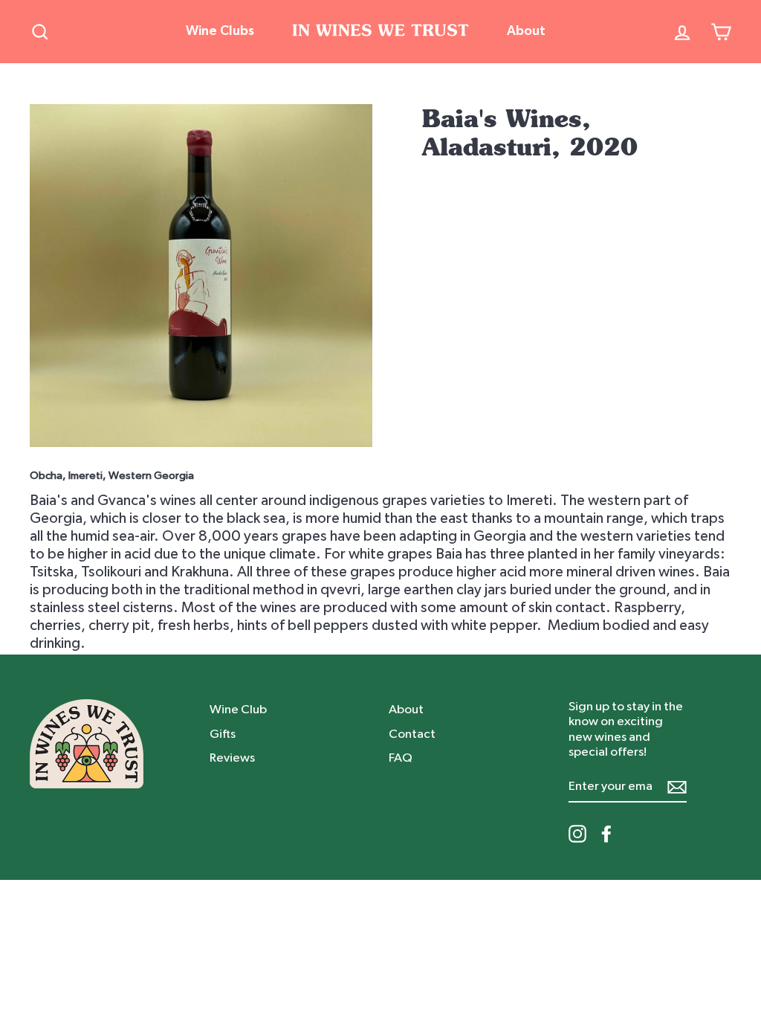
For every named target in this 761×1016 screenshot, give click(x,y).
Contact (412, 733)
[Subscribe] (677, 786)
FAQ (400, 757)
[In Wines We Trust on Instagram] (577, 834)
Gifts (223, 733)
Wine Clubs (220, 31)
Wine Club (238, 709)
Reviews (232, 757)
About (526, 31)
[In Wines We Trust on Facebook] (606, 834)
